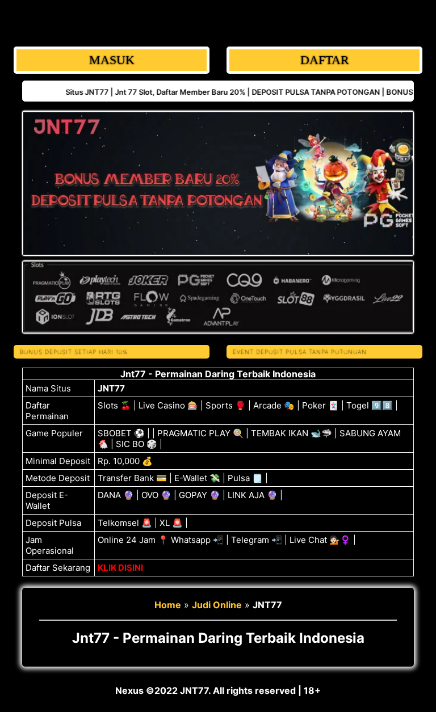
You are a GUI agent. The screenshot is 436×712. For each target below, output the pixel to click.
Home (167, 604)
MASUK (112, 60)
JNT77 (111, 388)
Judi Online (217, 604)
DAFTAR (324, 60)
